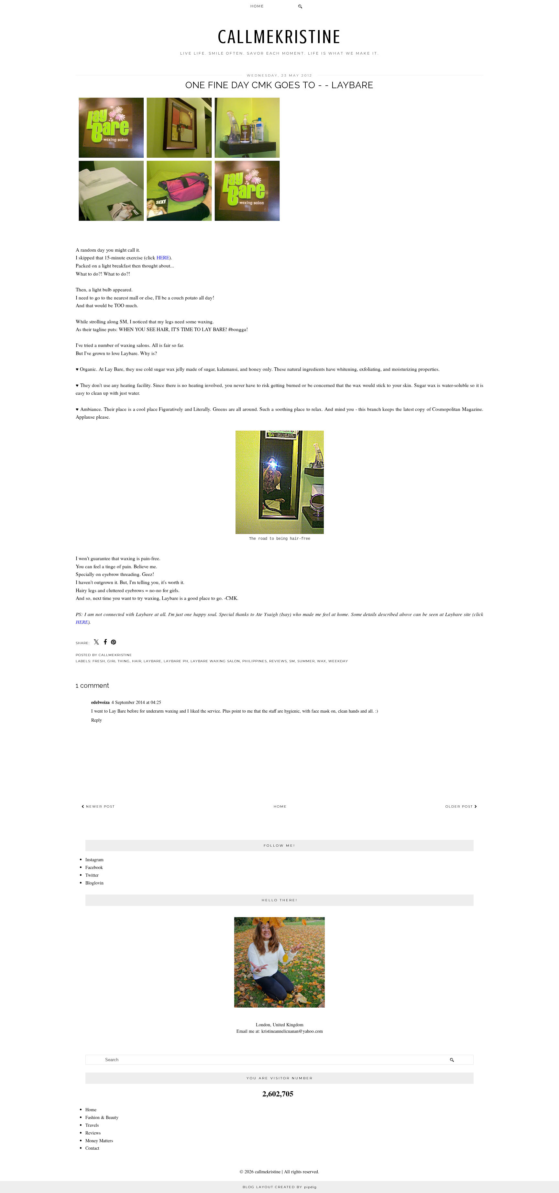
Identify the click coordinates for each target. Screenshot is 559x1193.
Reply (96, 720)
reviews (278, 661)
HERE (163, 257)
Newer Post (99, 806)
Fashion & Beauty (101, 1117)
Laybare (152, 661)
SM (292, 661)
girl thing (118, 661)
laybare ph (176, 661)
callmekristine (280, 36)
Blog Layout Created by (280, 1187)
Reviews (93, 1133)
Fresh (99, 661)
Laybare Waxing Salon (215, 661)
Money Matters (99, 1140)
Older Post (460, 806)
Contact (92, 1148)
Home (257, 6)
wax (321, 661)
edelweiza (100, 702)
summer (306, 661)
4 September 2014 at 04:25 (136, 702)
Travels (92, 1125)
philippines (254, 661)
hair (136, 661)
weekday (338, 661)
